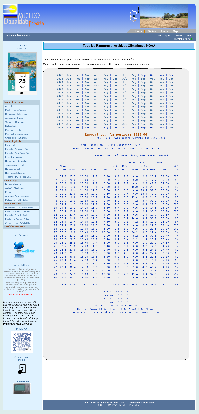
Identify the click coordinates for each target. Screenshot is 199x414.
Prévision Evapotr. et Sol (16, 149)
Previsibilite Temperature (16, 134)
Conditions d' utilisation (141, 402)
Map (175, 31)
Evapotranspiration (14, 157)
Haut (87, 402)
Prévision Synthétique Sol (17, 153)
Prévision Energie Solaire (17, 215)
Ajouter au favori (109, 402)
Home (138, 31)
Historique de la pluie (15, 173)
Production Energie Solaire (17, 219)
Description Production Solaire (19, 207)
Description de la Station (16, 114)
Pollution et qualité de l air (17, 200)
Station (152, 31)
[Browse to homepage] (95, 27)
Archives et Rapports (15, 118)
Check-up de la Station (16, 138)
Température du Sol (14, 165)
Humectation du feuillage (16, 161)
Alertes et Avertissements (17, 196)
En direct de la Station (15, 110)
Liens (164, 31)
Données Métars (13, 184)
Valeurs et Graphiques (15, 122)
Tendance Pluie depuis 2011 (18, 177)
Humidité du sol (12, 169)
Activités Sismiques (14, 188)
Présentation (11, 145)
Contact (95, 402)
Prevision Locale (13, 130)
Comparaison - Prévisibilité (17, 223)
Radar (8, 192)
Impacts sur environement (17, 211)
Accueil (8, 106)
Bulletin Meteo (11, 126)
